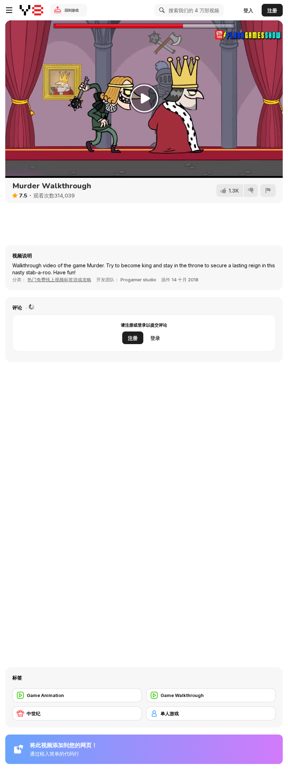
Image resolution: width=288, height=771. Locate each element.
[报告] (268, 190)
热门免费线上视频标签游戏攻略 (59, 279)
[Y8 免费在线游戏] (31, 10)
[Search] (161, 10)
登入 (248, 10)
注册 (272, 10)
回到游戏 (72, 10)
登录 (155, 338)
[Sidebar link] (9, 10)
